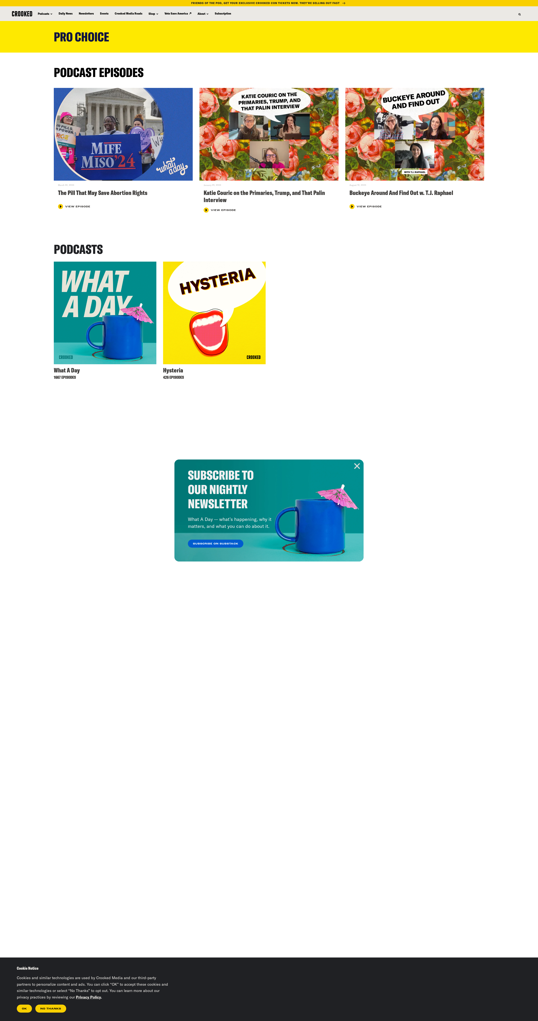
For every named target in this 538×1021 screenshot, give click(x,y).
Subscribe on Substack (215, 544)
